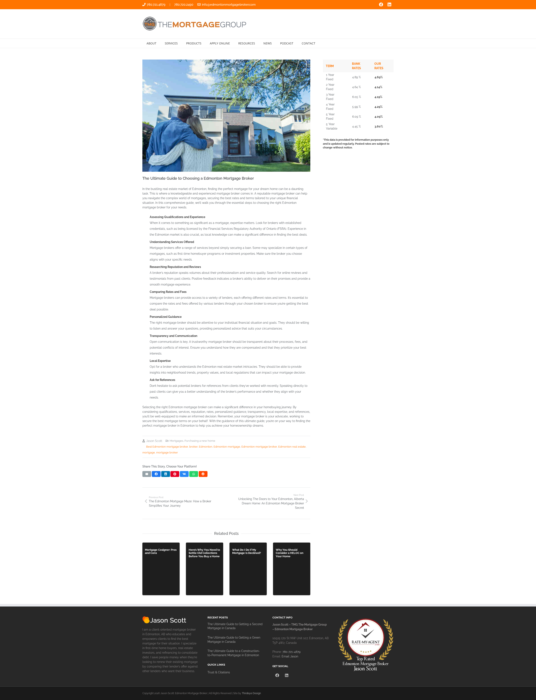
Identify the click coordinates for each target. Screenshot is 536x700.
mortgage (148, 452)
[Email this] (146, 474)
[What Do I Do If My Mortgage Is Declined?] (248, 569)
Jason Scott (154, 441)
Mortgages (176, 440)
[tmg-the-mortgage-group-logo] (194, 24)
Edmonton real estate (292, 446)
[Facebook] (381, 4)
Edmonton (205, 446)
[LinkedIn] (389, 4)
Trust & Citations (218, 672)
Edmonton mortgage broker (259, 446)
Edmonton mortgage (227, 446)
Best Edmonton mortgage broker (167, 446)
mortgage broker (167, 452)
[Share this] (156, 474)
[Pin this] (174, 474)
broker (193, 446)
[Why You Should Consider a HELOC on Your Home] (291, 569)
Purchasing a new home (199, 440)
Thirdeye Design (251, 693)
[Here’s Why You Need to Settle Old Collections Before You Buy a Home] (204, 569)
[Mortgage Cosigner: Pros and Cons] (161, 569)
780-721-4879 (291, 651)
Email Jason (290, 656)
